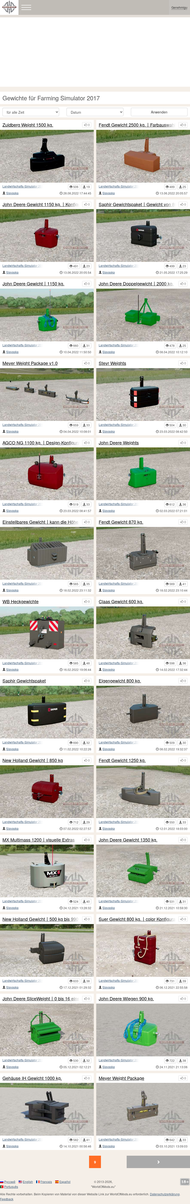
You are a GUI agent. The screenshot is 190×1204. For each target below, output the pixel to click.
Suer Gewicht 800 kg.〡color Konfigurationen (137, 919)
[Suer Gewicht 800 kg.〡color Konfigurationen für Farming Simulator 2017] (143, 950)
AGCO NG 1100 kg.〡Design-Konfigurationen (41, 442)
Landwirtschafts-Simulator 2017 (23, 186)
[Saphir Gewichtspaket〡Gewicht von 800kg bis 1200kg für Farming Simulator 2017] (143, 235)
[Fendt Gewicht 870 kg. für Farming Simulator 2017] (143, 553)
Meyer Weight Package (121, 1078)
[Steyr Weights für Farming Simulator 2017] (143, 394)
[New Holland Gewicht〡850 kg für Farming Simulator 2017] (47, 791)
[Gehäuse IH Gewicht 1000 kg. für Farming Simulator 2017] (47, 1109)
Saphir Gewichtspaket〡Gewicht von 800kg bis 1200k (137, 204)
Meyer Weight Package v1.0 (30, 363)
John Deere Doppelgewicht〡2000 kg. (136, 283)
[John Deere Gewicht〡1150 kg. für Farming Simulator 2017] (47, 315)
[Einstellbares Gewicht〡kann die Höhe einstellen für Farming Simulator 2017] (47, 553)
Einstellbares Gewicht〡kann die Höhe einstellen (41, 522)
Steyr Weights (112, 363)
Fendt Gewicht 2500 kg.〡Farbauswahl (137, 124)
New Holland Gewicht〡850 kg (32, 760)
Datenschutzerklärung (165, 1194)
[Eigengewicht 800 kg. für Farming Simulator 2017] (143, 712)
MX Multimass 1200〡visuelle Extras (38, 839)
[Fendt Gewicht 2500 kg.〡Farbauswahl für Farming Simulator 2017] (143, 156)
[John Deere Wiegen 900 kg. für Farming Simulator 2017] (143, 1030)
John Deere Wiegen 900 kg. (126, 998)
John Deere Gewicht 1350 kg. (128, 839)
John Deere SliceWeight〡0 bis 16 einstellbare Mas (41, 998)
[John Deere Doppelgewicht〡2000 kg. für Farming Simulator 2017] (143, 315)
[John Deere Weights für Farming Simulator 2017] (143, 473)
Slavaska (12, 193)
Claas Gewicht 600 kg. (121, 601)
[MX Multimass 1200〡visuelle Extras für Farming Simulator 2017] (47, 871)
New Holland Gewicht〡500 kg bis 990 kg (41, 919)
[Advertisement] (95, 52)
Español (65, 1181)
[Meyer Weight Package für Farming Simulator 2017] (143, 1109)
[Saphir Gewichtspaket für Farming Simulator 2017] (47, 712)
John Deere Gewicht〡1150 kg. (33, 283)
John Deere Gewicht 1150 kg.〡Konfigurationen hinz (41, 204)
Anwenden (159, 111)
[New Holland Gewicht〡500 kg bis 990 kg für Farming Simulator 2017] (47, 950)
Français (46, 1181)
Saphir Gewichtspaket (24, 680)
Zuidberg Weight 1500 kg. (27, 124)
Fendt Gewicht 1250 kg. (122, 760)
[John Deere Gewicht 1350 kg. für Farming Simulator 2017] (143, 871)
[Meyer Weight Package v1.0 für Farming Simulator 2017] (47, 394)
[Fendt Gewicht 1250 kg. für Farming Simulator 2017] (143, 791)
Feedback (6, 1199)
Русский (9, 1181)
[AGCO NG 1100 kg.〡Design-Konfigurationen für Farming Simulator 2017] (47, 473)
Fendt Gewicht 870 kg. (121, 522)
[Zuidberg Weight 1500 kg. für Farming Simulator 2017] (47, 156)
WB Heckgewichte (20, 601)
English (28, 1181)
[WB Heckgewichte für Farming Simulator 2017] (47, 632)
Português (11, 1186)
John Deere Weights (119, 442)
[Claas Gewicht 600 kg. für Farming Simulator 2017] (143, 632)
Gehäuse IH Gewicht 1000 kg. (32, 1078)
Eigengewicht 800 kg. (120, 680)
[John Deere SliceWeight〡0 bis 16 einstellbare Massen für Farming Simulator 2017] (47, 1030)
